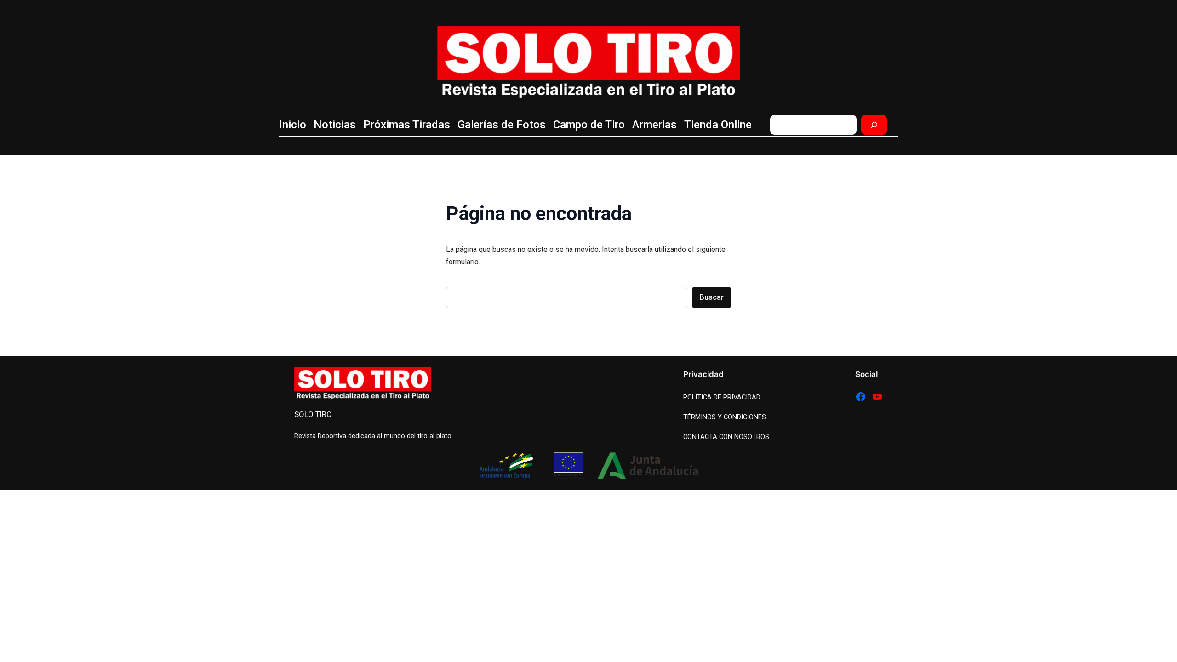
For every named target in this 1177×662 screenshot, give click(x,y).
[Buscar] (874, 125)
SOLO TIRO (313, 414)
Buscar (711, 297)
